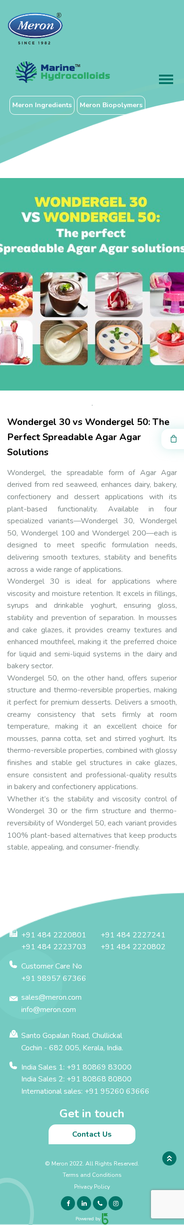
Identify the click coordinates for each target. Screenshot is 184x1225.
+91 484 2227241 (133, 935)
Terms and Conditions (92, 1175)
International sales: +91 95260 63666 (85, 1091)
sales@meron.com (51, 997)
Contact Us (92, 1134)
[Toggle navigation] (166, 80)
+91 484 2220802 (133, 947)
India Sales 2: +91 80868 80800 (76, 1079)
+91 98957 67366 (53, 978)
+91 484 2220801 (53, 935)
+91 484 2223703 (53, 947)
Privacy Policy (92, 1187)
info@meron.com (48, 1009)
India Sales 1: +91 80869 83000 (76, 1067)
